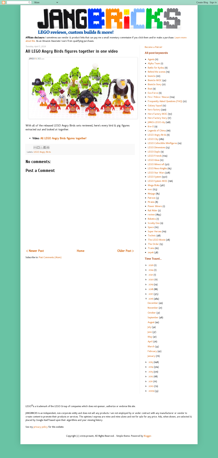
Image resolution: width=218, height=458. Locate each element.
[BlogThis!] (38, 147)
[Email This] (35, 147)
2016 (151, 298)
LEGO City (153, 139)
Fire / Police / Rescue (158, 96)
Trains (151, 248)
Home (80, 251)
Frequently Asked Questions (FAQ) (165, 101)
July (150, 327)
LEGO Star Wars (156, 172)
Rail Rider (152, 210)
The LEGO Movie (156, 239)
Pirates (151, 201)
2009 (152, 390)
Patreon (151, 197)
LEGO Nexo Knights (157, 168)
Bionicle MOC (155, 80)
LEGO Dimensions (156, 147)
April (150, 341)
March (151, 346)
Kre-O (151, 126)
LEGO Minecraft (156, 164)
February (153, 351)
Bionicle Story (154, 84)
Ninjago (151, 193)
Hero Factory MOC (157, 113)
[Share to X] (41, 147)
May (150, 336)
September (153, 317)
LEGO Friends (155, 155)
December (153, 302)
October (152, 312)
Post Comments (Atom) (50, 257)
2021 (151, 274)
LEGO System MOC (157, 180)
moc (150, 189)
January (152, 355)
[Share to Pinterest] (48, 147)
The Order (153, 244)
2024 (151, 269)
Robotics (152, 218)
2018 (151, 289)
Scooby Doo (154, 223)
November (153, 307)
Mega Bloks (153, 185)
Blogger (147, 435)
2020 (151, 279)
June (150, 331)
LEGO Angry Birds (42, 152)
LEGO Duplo (154, 151)
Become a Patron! (153, 47)
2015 (151, 362)
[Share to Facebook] (44, 147)
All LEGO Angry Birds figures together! (63, 138)
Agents (151, 59)
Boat (150, 88)
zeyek (151, 252)
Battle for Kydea (156, 67)
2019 (151, 284)
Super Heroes (154, 231)
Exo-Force (153, 92)
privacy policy (41, 426)
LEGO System (154, 176)
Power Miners (155, 206)
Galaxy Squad (155, 105)
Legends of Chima (157, 130)
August (151, 322)
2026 (151, 265)
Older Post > (125, 251)
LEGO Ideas (153, 160)
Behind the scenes (156, 71)
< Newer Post (35, 251)
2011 (151, 381)
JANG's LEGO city (156, 122)
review (151, 214)
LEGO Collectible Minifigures (162, 143)
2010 (151, 386)
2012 (151, 376)
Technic (152, 235)
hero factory (154, 109)
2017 (151, 293)
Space (151, 227)
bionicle (151, 76)
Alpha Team (154, 63)
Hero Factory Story (157, 117)
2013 (151, 371)
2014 (151, 366)
